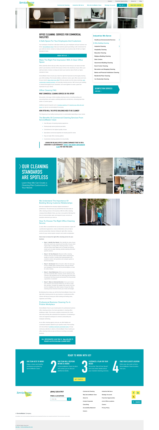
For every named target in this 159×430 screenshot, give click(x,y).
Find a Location (57, 396)
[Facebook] (134, 392)
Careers (110, 1)
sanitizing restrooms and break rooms (59, 327)
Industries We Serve (78, 5)
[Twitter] (134, 397)
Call (121, 5)
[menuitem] (63, 5)
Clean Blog (86, 404)
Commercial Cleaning (63, 5)
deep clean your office (53, 80)
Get (79, 379)
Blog (140, 1)
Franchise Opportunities (121, 1)
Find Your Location (135, 5)
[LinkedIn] (138, 392)
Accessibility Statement (89, 408)
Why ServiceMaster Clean (94, 5)
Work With (62, 56)
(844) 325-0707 (67, 339)
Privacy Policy (105, 408)
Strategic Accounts (110, 5)
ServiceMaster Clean (48, 47)
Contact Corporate (88, 401)
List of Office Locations (108, 401)
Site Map (17, 427)
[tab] (119, 40)
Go (69, 399)
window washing (62, 105)
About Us (133, 1)
